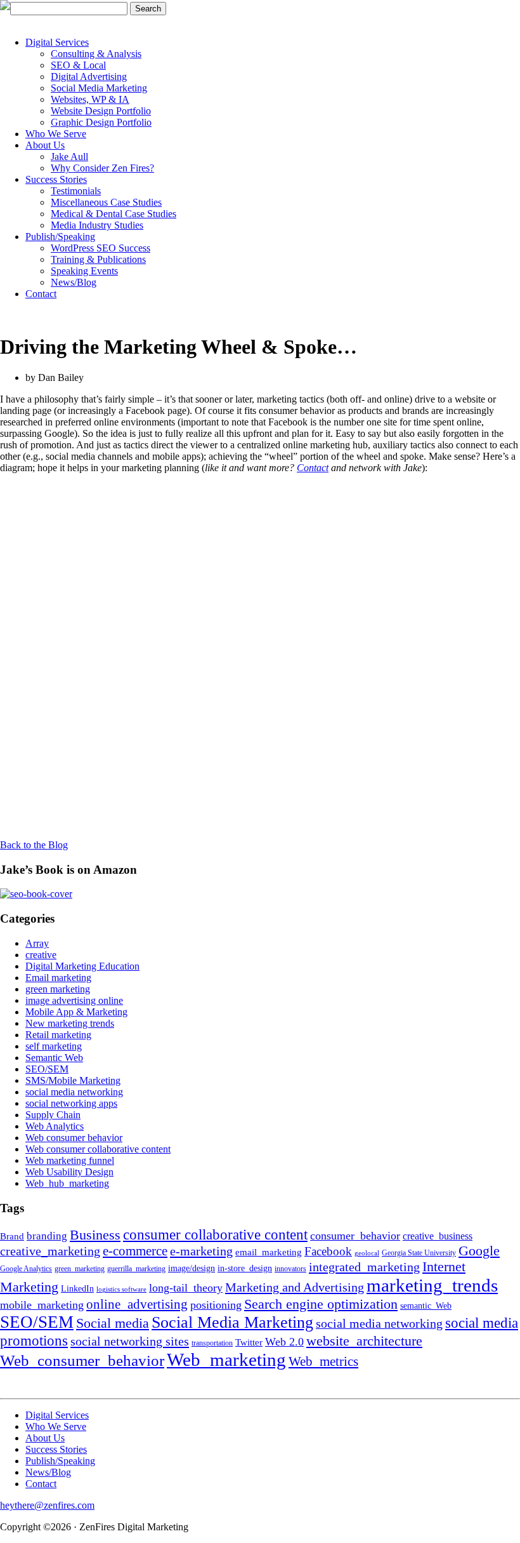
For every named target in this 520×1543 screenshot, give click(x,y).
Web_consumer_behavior (82, 1360)
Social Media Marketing (99, 88)
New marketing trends (69, 1023)
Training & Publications (98, 259)
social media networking (74, 1091)
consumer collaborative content (215, 1235)
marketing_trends (432, 1285)
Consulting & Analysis (96, 53)
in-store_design (245, 1268)
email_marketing (268, 1251)
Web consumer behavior (73, 1137)
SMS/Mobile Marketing (72, 1080)
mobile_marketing (42, 1305)
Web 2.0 (284, 1341)
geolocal (366, 1253)
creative (40, 954)
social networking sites (129, 1341)
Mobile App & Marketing (76, 1011)
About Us (45, 145)
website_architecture (364, 1341)
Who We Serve (55, 133)
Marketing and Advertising (294, 1287)
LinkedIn (77, 1288)
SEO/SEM (46, 1069)
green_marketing (80, 1268)
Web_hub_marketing (67, 1183)
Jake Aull (69, 156)
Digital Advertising (89, 76)
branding (47, 1236)
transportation (212, 1343)
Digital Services (57, 42)
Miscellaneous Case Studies (106, 202)
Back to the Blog (34, 844)
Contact (40, 293)
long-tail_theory (186, 1287)
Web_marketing (226, 1359)
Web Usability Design (69, 1171)
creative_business (437, 1236)
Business (95, 1235)
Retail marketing (58, 1034)
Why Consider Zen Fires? (102, 168)
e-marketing (201, 1251)
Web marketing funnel (69, 1160)
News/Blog (73, 282)
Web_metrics (323, 1361)
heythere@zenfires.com (47, 1505)
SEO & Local (78, 65)
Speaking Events (84, 270)
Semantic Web (54, 1057)
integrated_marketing (364, 1267)
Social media (112, 1323)
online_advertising (137, 1304)
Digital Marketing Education (82, 966)
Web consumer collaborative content (98, 1149)
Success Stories (56, 179)
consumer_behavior (355, 1235)
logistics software (121, 1289)
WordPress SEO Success (100, 248)
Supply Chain (53, 1114)
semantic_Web (426, 1306)
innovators (290, 1268)
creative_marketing (50, 1251)
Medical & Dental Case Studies (113, 213)
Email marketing (58, 977)
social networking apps (71, 1103)
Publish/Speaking (60, 236)
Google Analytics (26, 1268)
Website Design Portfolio (101, 110)
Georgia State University (419, 1252)
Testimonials (76, 190)
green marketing (57, 989)
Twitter (249, 1342)
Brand (12, 1236)
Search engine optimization (321, 1304)
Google (479, 1251)
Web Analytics (54, 1126)
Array (37, 943)
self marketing (53, 1046)
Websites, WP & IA (90, 99)
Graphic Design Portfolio (101, 122)
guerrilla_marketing (136, 1268)
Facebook (328, 1251)
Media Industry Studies (97, 225)
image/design (191, 1268)
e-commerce (135, 1251)
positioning (216, 1305)
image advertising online (74, 1000)
